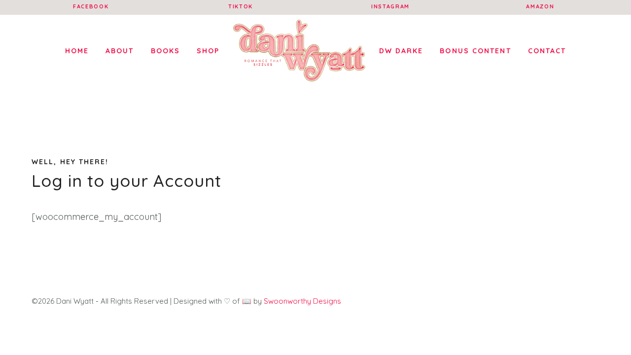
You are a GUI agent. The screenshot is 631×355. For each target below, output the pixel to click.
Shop (208, 50)
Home (77, 50)
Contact (547, 50)
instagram (390, 6)
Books (165, 50)
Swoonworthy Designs (302, 301)
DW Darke (401, 50)
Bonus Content (475, 50)
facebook (90, 6)
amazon (540, 6)
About (119, 50)
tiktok (240, 6)
